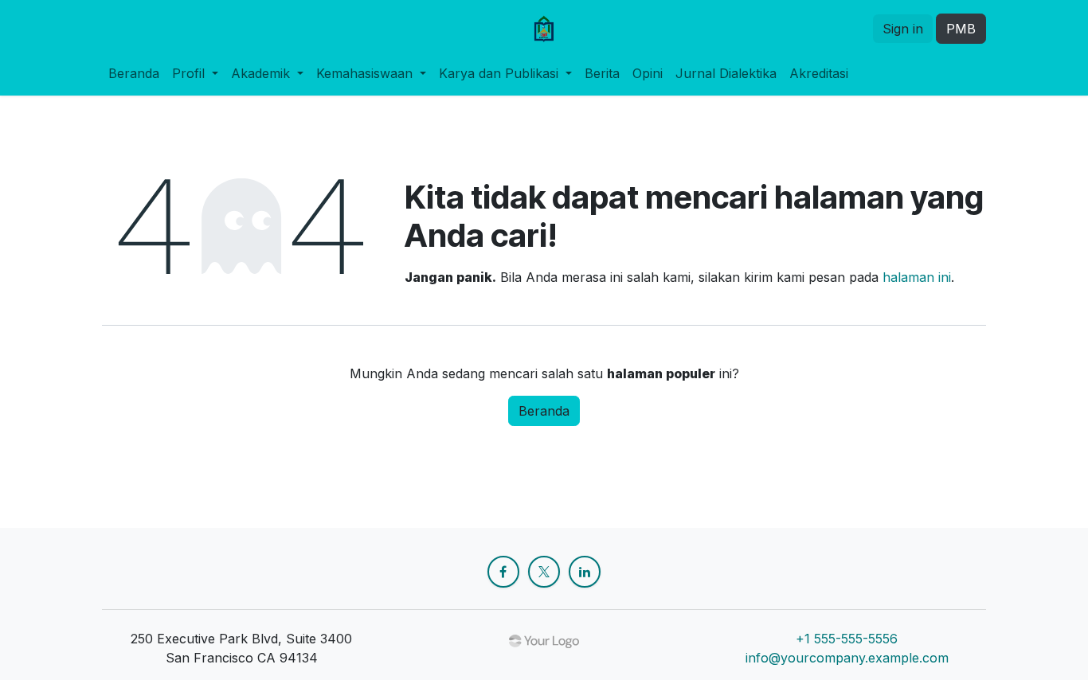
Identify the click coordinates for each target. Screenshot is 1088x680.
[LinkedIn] (585, 572)
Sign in (903, 29)
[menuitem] (134, 73)
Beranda (544, 411)
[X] (544, 572)
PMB (961, 29)
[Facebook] (503, 572)
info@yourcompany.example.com (847, 658)
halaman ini (917, 277)
